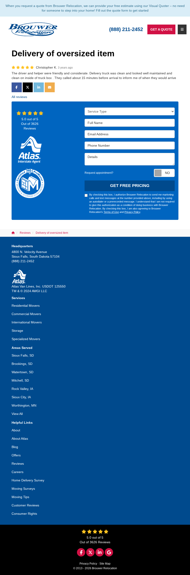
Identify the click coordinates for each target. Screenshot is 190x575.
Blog (15, 447)
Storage (17, 330)
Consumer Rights (24, 513)
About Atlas (20, 438)
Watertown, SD (22, 372)
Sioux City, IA (21, 397)
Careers (17, 472)
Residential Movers (26, 305)
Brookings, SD (22, 364)
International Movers (27, 322)
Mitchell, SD (20, 380)
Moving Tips (20, 497)
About (16, 430)
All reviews (19, 97)
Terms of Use (111, 212)
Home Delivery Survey (28, 480)
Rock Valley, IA (22, 389)
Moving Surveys (23, 488)
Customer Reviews (25, 505)
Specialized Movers (26, 339)
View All (17, 414)
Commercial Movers (26, 314)
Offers (16, 455)
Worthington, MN (24, 405)
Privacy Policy (132, 212)
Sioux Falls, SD (23, 355)
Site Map (105, 563)
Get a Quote (161, 29)
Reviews (18, 463)
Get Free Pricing (129, 185)
